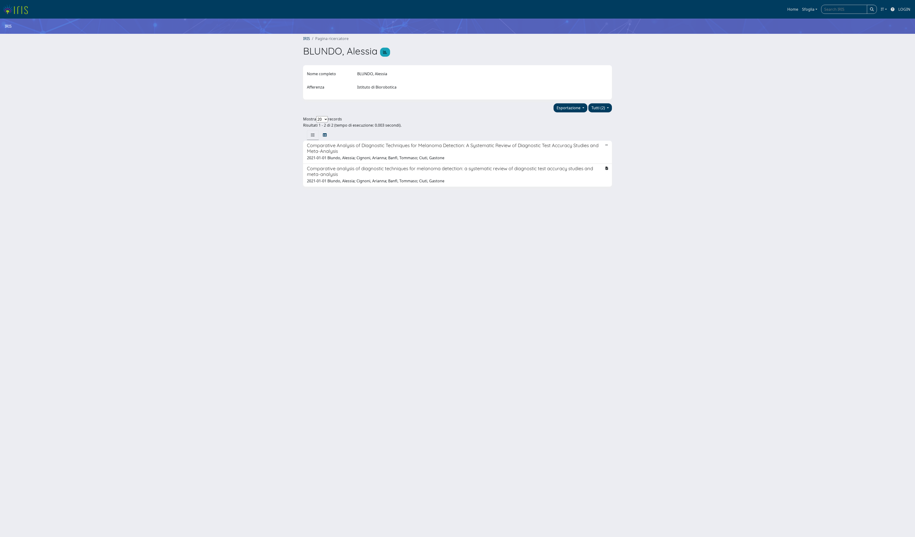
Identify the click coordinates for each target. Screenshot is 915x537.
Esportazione (569, 107)
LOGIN (904, 9)
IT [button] (882, 9)
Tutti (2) (598, 107)
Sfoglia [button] (808, 9)
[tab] (313, 135)
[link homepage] (17, 9)
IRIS (306, 38)
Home (792, 9)
